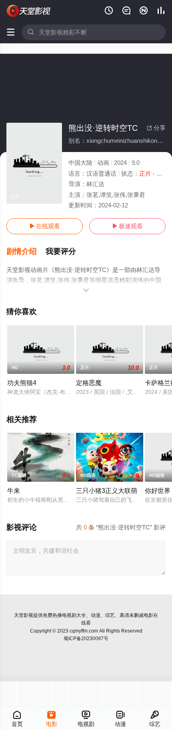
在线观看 (44, 226)
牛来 (13, 490)
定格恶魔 (89, 382)
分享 (156, 127)
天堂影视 (23, 615)
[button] (26, 251)
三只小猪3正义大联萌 (106, 490)
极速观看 (127, 226)
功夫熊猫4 (21, 382)
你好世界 (157, 490)
